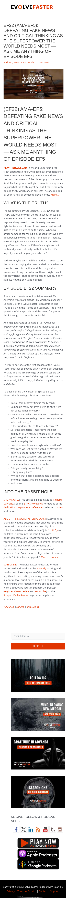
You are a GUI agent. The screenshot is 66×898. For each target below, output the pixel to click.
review (25, 591)
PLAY (33, 83)
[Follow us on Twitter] (23, 829)
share (17, 591)
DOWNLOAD (19, 167)
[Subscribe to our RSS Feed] (38, 829)
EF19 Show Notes (33, 503)
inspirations (23, 507)
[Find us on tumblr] (52, 829)
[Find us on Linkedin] (31, 829)
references (37, 507)
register (8, 591)
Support (54, 891)
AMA (16, 62)
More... (55, 194)
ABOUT (20, 606)
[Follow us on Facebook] (16, 829)
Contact (43, 891)
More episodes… (50, 557)
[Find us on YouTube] (45, 829)
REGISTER (38, 646)
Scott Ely (53, 530)
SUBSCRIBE (10, 564)
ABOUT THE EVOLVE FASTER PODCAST (25, 518)
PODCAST (9, 606)
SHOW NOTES (11, 499)
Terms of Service (26, 891)
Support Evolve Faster (16, 595)
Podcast (8, 62)
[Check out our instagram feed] (60, 829)
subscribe (40, 591)
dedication (10, 507)
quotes (59, 507)
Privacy (11, 891)
